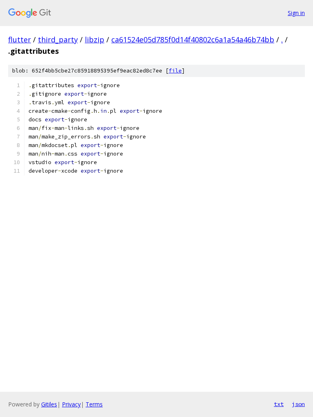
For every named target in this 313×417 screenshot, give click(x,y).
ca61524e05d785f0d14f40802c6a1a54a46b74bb (192, 39)
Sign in (296, 13)
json (298, 404)
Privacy (71, 404)
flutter (19, 39)
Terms (94, 404)
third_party (58, 39)
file (175, 70)
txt (279, 404)
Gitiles (49, 404)
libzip (94, 39)
